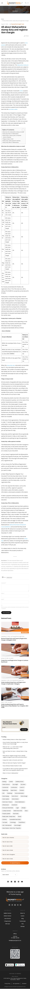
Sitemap (22, 926)
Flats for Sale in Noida (7, 850)
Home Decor (15, 796)
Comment (3, 583)
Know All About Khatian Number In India (12, 765)
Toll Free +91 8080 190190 (15, 937)
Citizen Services (6, 784)
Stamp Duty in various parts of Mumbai (12, 135)
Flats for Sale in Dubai (7, 858)
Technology (13, 822)
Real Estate (15, 813)
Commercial (5, 787)
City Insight (15, 784)
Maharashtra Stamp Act (22, 65)
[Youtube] (20, 905)
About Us (22, 913)
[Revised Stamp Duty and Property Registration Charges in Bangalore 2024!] (15, 628)
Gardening (9, 793)
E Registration (7, 921)
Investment (14, 805)
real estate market (12, 109)
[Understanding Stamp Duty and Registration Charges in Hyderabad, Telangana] (15, 672)
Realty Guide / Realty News (8, 816)
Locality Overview (6, 810)
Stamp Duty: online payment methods (11, 140)
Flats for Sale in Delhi (7, 846)
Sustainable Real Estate (15, 819)
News (26, 810)
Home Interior (15, 799)
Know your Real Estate (7, 807)
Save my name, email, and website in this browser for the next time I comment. (15, 608)
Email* (4, 727)
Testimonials (22, 921)
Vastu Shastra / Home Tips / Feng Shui (11, 828)
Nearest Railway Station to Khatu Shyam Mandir (14, 739)
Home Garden (5, 799)
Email (2, 599)
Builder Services (7, 913)
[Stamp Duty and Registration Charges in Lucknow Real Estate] (15, 650)
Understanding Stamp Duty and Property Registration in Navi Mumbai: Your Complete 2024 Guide (14, 706)
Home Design (24, 796)
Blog (22, 918)
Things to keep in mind (8, 139)
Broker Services (7, 916)
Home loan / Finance (7, 802)
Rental (19, 816)
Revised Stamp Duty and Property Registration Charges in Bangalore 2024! (14, 639)
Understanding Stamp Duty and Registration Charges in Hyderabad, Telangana (13, 683)
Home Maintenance (19, 802)
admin (12, 658)
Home (2, 19)
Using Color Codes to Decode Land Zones (13, 760)
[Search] (26, 3)
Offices (15, 933)
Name (2, 593)
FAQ (22, 923)
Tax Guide (4, 822)
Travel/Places (21, 822)
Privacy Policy (7, 983)
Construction (14, 787)
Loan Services (7, 918)
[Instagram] (15, 905)
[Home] (2, 3)
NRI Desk (7, 923)
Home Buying (5, 796)
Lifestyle (23, 807)
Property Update (6, 813)
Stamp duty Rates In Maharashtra (10, 133)
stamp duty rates (11, 365)
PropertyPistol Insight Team (17, 24)
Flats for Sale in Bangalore (8, 854)
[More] (25, 36)
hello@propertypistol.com (15, 940)
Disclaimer (24, 983)
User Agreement (16, 983)
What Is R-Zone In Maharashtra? (10, 773)
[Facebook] (10, 905)
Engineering (5, 790)
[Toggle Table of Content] (22, 130)
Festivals (22, 790)
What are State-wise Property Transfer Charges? (14, 763)
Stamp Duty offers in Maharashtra (11, 142)
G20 (3, 793)
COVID (21, 90)
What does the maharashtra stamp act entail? (13, 132)
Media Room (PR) (18, 810)
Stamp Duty (9, 577)
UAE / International (6, 825)
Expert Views (14, 790)
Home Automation (19, 793)
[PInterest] (18, 905)
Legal (17, 807)
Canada (11, 781)
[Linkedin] (12, 905)
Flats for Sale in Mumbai (8, 837)
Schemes (4, 819)
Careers (22, 916)
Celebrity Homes (19, 781)
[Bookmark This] (4, 577)
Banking (4, 781)
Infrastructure (5, 805)
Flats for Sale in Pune (7, 841)
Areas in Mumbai (7, 137)
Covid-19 (22, 787)
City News (23, 784)
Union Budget (17, 825)
